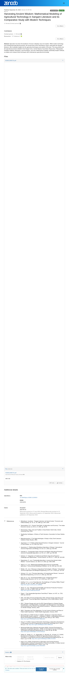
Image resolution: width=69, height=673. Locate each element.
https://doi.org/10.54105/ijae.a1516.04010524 (33, 645)
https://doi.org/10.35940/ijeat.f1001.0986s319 (41, 624)
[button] (34, 60)
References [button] (10, 521)
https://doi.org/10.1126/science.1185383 (31, 584)
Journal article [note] (54, 10)
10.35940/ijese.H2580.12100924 (28, 497)
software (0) (20, 659)
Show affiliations (60, 26)
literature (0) (20, 657)
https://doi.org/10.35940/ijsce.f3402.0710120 (44, 638)
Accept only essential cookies (54, 669)
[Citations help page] (11, 652)
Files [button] (8, 469)
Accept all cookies (41, 669)
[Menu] (63, 3)
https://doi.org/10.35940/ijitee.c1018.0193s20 (33, 631)
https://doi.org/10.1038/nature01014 (30, 590)
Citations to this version (23, 661)
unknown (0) (30, 659)
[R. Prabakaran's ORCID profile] (21, 36)
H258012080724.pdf (10, 472)
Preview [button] (52, 482)
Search (60, 657)
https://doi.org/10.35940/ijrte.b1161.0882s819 (33, 619)
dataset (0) (30, 657)
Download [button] (60, 482)
